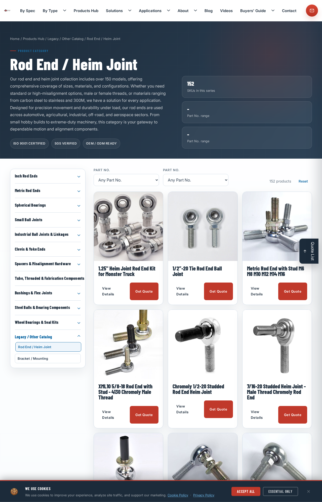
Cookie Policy (178, 495)
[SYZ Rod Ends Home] (7, 11)
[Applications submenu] (168, 10)
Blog (209, 10)
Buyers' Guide (253, 10)
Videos (226, 10)
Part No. (102, 170)
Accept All (246, 491)
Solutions (114, 10)
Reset (303, 181)
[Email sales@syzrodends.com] (312, 11)
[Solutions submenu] (129, 10)
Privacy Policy (203, 495)
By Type (50, 10)
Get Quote (144, 291)
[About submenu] (195, 10)
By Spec (27, 10)
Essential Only (280, 491)
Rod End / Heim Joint (34, 347)
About (183, 10)
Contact (289, 10)
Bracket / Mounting (33, 358)
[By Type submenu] (64, 10)
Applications (150, 10)
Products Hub (86, 10)
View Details (108, 291)
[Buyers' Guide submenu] (272, 10)
